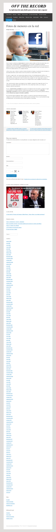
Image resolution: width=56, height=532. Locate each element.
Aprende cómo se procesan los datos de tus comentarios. (35, 179)
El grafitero (15, 17)
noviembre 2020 (9, 372)
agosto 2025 (8, 264)
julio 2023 (8, 311)
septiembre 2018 (9, 422)
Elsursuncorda (25, 14)
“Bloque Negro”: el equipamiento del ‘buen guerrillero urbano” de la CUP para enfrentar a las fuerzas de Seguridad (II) (26, 117)
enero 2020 (8, 391)
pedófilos (38, 103)
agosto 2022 (8, 332)
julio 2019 (8, 403)
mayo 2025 (8, 269)
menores (34, 103)
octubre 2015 (8, 486)
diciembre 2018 (9, 416)
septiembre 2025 (9, 262)
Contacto (8, 512)
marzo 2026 (8, 250)
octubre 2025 (8, 260)
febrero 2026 (8, 252)
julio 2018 (8, 425)
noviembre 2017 (9, 441)
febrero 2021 (8, 367)
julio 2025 (8, 266)
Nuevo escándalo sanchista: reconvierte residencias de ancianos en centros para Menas (23, 223)
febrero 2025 (8, 275)
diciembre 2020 (9, 370)
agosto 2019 (8, 401)
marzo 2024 (8, 296)
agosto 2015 (8, 490)
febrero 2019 (8, 412)
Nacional (14, 14)
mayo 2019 (8, 406)
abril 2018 (8, 431)
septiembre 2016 (9, 465)
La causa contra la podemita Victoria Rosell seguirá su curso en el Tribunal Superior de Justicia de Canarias (41, 129)
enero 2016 (8, 481)
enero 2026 (8, 254)
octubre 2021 (8, 351)
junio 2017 (8, 450)
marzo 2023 (8, 319)
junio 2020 (8, 382)
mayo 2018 (8, 429)
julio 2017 (8, 448)
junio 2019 (8, 405)
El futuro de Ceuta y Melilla (11, 229)
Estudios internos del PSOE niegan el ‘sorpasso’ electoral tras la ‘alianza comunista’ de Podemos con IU (17, 129)
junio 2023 (8, 313)
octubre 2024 (8, 283)
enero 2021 (8, 368)
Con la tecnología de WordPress (12, 525)
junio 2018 (8, 427)
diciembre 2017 (9, 439)
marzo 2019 (8, 410)
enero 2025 (8, 277)
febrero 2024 (8, 298)
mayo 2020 (8, 384)
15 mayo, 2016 (17, 29)
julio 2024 (8, 289)
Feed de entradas (9, 501)
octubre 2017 (8, 443)
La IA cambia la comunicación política (13, 227)
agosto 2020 (8, 378)
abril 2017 (8, 452)
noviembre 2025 (9, 258)
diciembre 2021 (9, 347)
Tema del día (8, 14)
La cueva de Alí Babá (33, 14)
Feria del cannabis (42, 14)
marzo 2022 (8, 342)
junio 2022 (8, 336)
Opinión (14, 20)
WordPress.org (9, 505)
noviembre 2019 (9, 395)
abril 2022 (8, 340)
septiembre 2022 (9, 330)
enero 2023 (8, 323)
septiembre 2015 (9, 488)
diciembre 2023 (9, 302)
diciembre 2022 (9, 325)
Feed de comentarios (10, 503)
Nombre (8, 156)
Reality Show (21, 17)
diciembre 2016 (9, 460)
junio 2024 (8, 290)
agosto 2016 (8, 467)
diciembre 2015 (9, 483)
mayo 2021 (8, 361)
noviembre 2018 (9, 418)
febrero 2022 (8, 344)
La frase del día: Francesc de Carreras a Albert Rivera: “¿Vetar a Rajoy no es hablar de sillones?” (25, 214)
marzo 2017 (8, 454)
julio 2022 (8, 334)
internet (30, 103)
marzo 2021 (8, 365)
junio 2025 (8, 268)
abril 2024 (8, 294)
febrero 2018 (8, 435)
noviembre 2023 (9, 304)
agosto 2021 (8, 355)
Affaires (19, 14)
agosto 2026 (8, 241)
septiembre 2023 (9, 308)
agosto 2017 (8, 446)
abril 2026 (8, 249)
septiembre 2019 (9, 399)
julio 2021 (8, 357)
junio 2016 (8, 471)
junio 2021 (8, 359)
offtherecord (12, 7)
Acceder (8, 499)
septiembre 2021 (9, 353)
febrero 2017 (8, 456)
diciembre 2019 (9, 393)
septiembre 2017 (9, 445)
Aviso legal (8, 514)
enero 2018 (8, 437)
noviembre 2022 (9, 327)
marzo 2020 (8, 387)
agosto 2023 (8, 309)
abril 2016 (8, 475)
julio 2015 (8, 492)
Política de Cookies (10, 516)
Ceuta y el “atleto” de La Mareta (12, 225)
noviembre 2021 (9, 349)
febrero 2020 (8, 389)
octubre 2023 (8, 306)
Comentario (8, 142)
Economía (46, 17)
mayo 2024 (8, 292)
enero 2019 (8, 414)
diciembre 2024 (9, 279)
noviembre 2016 (9, 462)
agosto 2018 (8, 424)
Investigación (9, 20)
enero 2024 (8, 300)
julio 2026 (8, 243)
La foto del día (9, 17)
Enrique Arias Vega (10, 29)
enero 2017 (8, 458)
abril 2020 (8, 386)
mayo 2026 (8, 247)
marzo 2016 (8, 477)
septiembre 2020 (9, 376)
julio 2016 (8, 469)
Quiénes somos (9, 518)
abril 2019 (8, 408)
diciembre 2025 (9, 256)
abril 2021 (8, 363)
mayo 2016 (8, 473)
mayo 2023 (8, 315)
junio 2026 (8, 245)
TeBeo (41, 17)
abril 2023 (8, 317)
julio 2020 (8, 380)
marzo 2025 (8, 273)
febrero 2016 (8, 479)
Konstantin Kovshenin (32, 525)
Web (7, 165)
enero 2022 (8, 346)
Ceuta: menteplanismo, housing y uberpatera (15, 221)
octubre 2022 (8, 328)
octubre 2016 (8, 464)
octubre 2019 (8, 397)
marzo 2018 (8, 433)
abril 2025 (8, 271)
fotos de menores (25, 103)
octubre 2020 (8, 374)
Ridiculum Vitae (29, 17)
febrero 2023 (8, 321)
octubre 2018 (8, 420)
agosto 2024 (8, 287)
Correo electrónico (10, 161)
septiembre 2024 (9, 285)
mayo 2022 (8, 338)
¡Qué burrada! (36, 17)
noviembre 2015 (9, 484)
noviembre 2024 (9, 281)
